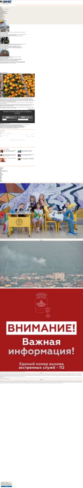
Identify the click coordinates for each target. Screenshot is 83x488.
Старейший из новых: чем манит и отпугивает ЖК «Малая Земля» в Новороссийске (11, 59)
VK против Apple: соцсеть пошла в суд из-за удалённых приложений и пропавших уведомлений (43, 381)
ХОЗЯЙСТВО (2, 18)
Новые (1, 135)
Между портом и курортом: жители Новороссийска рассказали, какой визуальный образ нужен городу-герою (35, 382)
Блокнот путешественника (3, 24)
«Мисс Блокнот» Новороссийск (4, 48)
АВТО (0, 7)
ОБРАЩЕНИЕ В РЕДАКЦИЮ (4, 13)
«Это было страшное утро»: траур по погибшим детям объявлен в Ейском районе (58, 375)
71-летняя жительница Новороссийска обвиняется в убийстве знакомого (62, 381)
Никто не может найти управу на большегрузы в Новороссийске (8, 125)
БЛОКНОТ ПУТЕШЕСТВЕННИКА (4, 9)
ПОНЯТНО (6, 486)
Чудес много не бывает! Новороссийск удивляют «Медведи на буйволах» (72, 382)
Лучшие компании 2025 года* (4, 36)
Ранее (7, 135)
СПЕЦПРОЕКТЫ (2, 16)
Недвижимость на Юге (3, 49)
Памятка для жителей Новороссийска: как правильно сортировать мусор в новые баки (39, 375)
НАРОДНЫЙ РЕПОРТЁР (3, 12)
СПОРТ (1, 17)
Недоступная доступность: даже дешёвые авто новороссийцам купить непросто (10, 126)
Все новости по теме (2, 33)
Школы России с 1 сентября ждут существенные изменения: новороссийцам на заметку (17, 374)
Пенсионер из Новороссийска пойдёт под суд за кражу (52, 380)
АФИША (1, 8)
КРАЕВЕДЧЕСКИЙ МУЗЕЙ (3, 11)
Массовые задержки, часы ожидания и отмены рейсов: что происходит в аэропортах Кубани (19, 375)
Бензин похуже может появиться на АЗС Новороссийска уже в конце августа (15, 382)
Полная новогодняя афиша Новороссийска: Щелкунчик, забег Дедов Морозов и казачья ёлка (12, 124)
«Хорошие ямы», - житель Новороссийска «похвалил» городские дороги (9, 127)
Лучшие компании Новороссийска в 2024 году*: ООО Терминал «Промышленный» (11, 47)
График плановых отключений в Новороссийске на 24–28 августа (8, 380)
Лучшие (4, 135)
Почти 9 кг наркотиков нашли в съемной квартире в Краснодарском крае (24, 381)
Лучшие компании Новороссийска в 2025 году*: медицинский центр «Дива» (10, 46)
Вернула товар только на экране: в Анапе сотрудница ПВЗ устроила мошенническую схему (69, 380)
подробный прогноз (2, 171)
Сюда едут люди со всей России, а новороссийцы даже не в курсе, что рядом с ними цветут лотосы (13, 34)
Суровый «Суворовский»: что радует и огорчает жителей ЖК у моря (9, 60)
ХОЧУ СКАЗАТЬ (2, 19)
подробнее (6, 171)
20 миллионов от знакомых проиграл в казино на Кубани (39, 380)
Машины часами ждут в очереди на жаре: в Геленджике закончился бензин (56, 382)
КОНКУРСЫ (1, 10)
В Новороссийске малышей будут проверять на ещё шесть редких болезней (24, 380)
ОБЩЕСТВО (1, 14)
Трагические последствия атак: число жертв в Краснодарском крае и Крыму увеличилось (37, 374)
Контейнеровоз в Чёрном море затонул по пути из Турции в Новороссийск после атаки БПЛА (57, 374)
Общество (1, 72)
